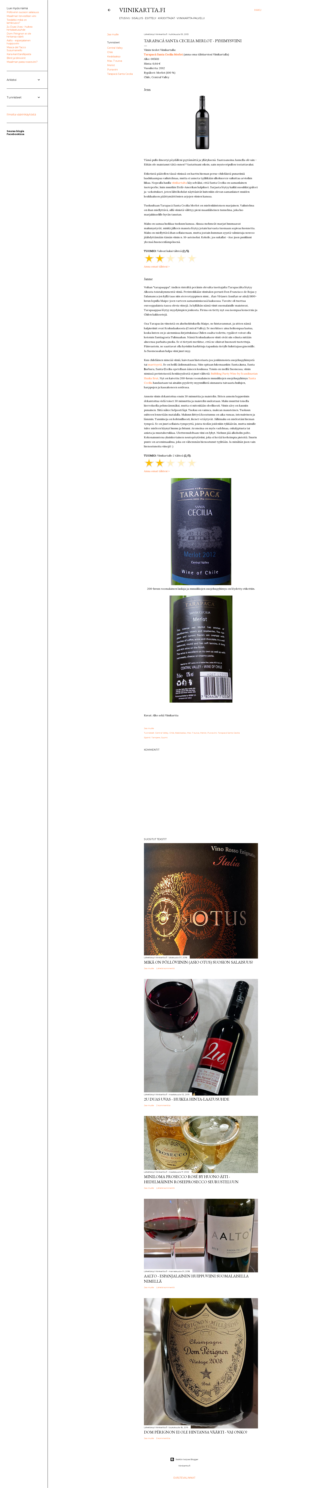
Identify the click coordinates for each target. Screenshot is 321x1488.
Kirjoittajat (166, 18)
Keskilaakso (114, 56)
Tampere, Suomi (159, 737)
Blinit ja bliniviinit (16, 58)
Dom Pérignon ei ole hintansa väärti (19, 35)
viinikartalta (179, 182)
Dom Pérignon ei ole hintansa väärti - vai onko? (195, 1432)
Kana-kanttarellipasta (19, 54)
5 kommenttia (163, 1438)
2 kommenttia (163, 1105)
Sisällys (137, 18)
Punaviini (112, 69)
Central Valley (115, 47)
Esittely (150, 18)
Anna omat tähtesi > (157, 266)
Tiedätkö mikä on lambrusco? (17, 21)
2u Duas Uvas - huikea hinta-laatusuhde (186, 1099)
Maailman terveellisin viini (21, 16)
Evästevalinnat (184, 1477)
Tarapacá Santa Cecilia (120, 73)
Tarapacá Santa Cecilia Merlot (163, 54)
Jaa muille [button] (113, 34)
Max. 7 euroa (114, 60)
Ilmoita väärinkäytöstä (21, 114)
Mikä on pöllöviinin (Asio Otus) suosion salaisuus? (198, 962)
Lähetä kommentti (165, 968)
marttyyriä (155, 364)
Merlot (111, 65)
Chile (110, 52)
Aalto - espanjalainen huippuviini (19, 42)
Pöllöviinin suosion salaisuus (23, 12)
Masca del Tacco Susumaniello (16, 49)
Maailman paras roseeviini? (22, 61)
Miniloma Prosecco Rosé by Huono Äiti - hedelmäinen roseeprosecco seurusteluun (191, 1179)
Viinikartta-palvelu (191, 18)
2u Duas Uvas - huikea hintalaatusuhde (19, 28)
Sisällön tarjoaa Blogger (187, 1459)
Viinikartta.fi (142, 10)
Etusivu (124, 18)
